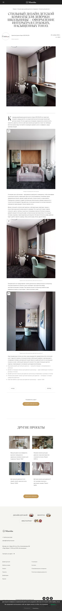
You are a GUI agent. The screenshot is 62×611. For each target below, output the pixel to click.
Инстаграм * (27, 521)
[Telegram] (47, 598)
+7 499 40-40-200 (7, 537)
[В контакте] (44, 598)
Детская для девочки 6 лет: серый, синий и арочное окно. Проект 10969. (19, 481)
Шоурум (41, 515)
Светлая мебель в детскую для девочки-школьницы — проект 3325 (26, 379)
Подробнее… (36, 608)
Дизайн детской (20, 515)
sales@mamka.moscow (8, 540)
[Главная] (31, 2)
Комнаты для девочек (44, 9)
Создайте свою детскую (31, 403)
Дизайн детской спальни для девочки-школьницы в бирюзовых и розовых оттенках (30, 373)
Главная (14, 9)
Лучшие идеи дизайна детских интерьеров (28, 9)
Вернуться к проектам (31, 496)
